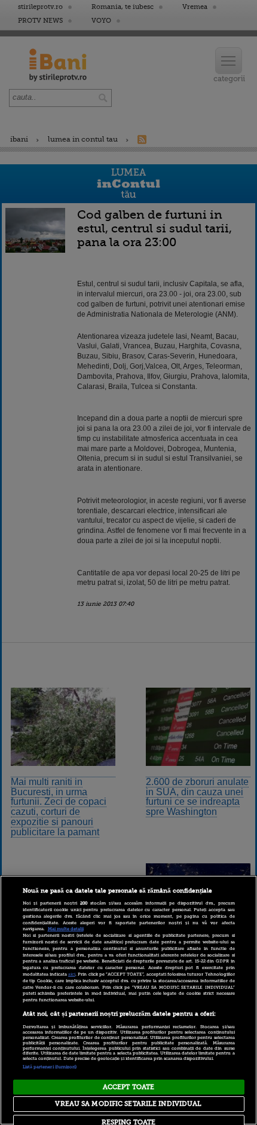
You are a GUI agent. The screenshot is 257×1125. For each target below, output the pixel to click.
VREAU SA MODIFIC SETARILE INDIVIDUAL (128, 1104)
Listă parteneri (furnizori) (50, 1067)
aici (71, 974)
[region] (128, 1000)
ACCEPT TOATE (128, 1087)
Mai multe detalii (66, 929)
